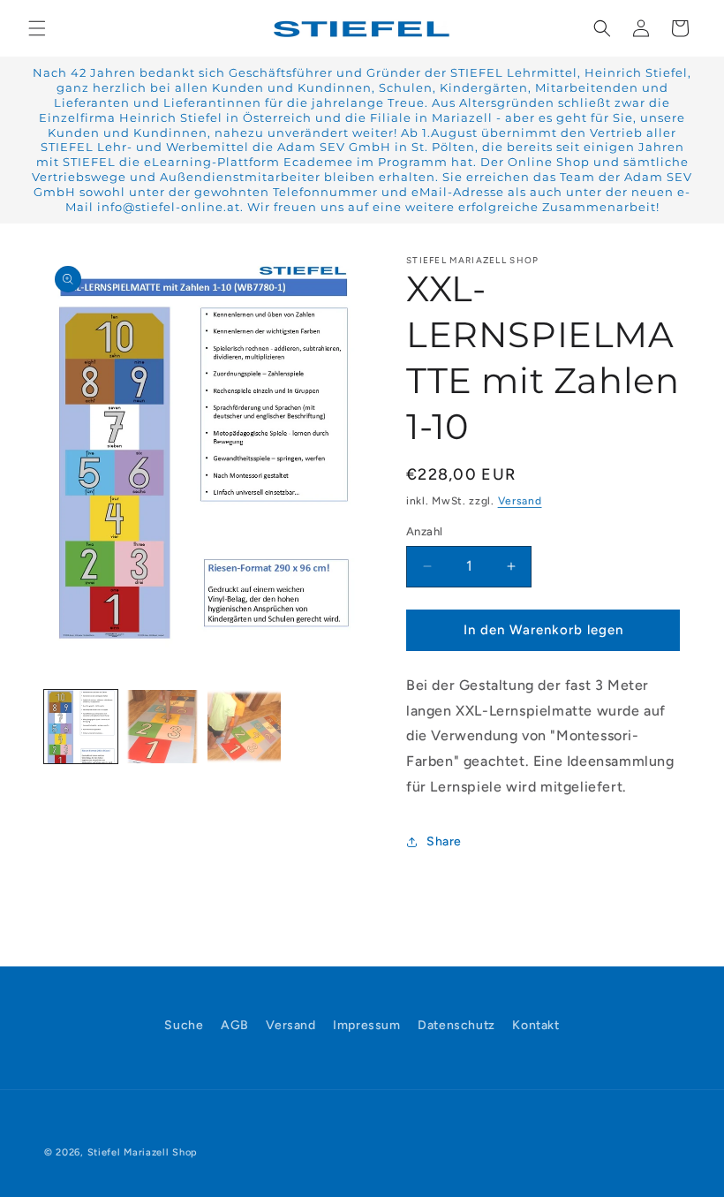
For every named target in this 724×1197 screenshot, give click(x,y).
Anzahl (424, 531)
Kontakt (535, 1025)
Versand (520, 501)
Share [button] (444, 841)
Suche (183, 1025)
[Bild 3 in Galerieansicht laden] (244, 726)
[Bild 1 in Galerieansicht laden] (80, 726)
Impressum (366, 1025)
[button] (37, 28)
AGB (235, 1025)
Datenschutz (456, 1025)
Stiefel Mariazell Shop (142, 1152)
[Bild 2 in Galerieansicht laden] (163, 726)
